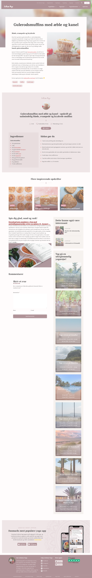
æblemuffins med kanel (29, 78)
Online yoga (39, 576)
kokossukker (18, 147)
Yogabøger (57, 3)
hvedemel (17, 152)
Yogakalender (50, 3)
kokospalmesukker (31, 52)
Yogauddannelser (73, 7)
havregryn (23, 150)
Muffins (22, 82)
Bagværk (15, 82)
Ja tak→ (15, 242)
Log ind (86, 3)
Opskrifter (85, 7)
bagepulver (18, 156)
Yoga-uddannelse (67, 576)
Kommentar (16, 293)
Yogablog (65, 3)
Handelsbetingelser (17, 576)
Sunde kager (30, 82)
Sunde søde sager (17, 86)
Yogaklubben (51, 7)
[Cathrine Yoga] (8, 7)
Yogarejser (62, 7)
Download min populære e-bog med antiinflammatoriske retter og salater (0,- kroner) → (29, 223)
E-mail (32, 310)
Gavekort (77, 3)
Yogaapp (71, 3)
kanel (19, 154)
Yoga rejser (57, 576)
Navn (14, 310)
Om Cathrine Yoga (41, 3)
